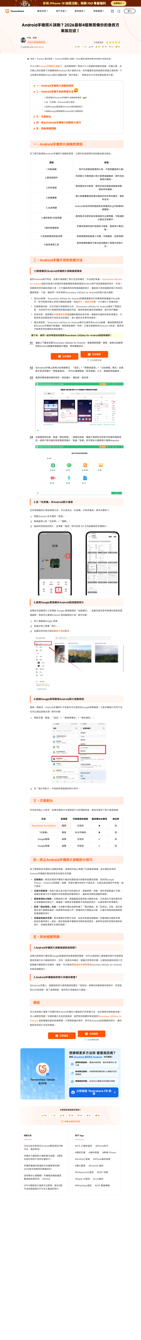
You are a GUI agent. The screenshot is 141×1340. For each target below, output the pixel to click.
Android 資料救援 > (46, 58)
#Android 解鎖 (82, 1159)
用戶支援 (60, 11)
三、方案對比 (43, 116)
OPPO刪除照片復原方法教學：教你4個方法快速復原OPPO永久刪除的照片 (43, 1187)
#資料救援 (94, 1152)
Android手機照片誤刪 (49, 66)
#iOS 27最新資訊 (83, 1145)
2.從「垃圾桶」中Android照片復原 (59, 102)
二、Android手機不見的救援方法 (55, 91)
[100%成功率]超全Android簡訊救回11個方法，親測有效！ (43, 1147)
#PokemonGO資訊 (84, 1172)
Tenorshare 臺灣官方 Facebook (88, 1057)
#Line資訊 (98, 1178)
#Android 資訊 (96, 1165)
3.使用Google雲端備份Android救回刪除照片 (63, 106)
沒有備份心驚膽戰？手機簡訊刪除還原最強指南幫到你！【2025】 (42, 1177)
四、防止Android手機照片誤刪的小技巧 (58, 122)
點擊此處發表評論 (72, 1121)
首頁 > (33, 58)
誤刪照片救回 (58, 630)
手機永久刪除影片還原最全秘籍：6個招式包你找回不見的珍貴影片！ (43, 1157)
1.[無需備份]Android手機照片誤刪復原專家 (62, 97)
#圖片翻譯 (80, 1165)
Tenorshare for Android (43, 825)
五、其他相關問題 (46, 128)
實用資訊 (79, 11)
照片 (80, 301)
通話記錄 (89, 301)
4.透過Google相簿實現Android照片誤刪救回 (63, 111)
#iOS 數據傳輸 (102, 1185)
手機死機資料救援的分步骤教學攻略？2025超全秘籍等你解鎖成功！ (42, 1167)
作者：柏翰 (32, 37)
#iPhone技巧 (101, 1145)
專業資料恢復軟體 (80, 964)
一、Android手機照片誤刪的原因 (55, 85)
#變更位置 (80, 1152)
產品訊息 (41, 11)
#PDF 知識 (102, 1172)
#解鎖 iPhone (109, 1152)
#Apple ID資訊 (82, 1178)
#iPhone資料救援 (101, 1159)
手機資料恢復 (60, 314)
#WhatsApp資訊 (83, 1185)
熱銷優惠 (97, 11)
